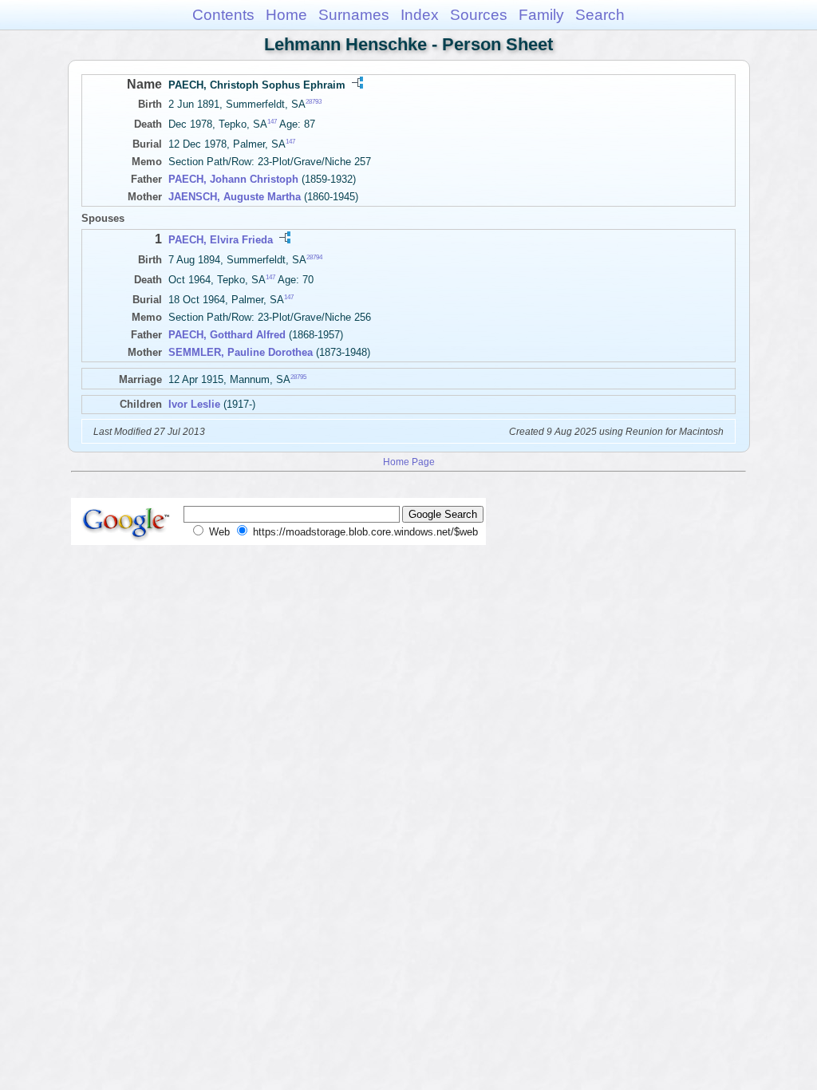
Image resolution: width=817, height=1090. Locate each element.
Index (420, 14)
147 (272, 121)
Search (600, 14)
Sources (478, 14)
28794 (314, 256)
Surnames (353, 14)
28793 (314, 101)
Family (541, 14)
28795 (298, 377)
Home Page (409, 461)
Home (286, 14)
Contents (223, 14)
